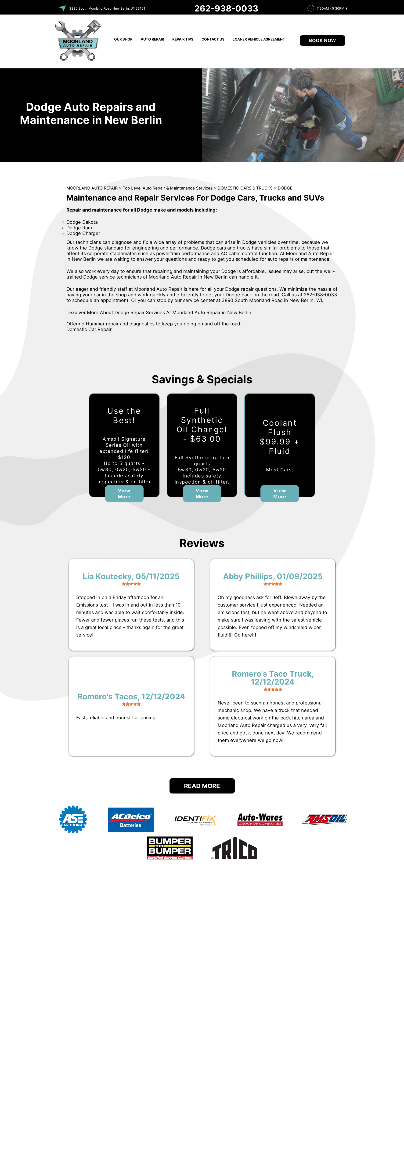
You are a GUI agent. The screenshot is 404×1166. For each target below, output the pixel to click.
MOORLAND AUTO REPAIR (92, 188)
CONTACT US (213, 39)
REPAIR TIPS (182, 39)
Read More (202, 786)
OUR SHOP (123, 39)
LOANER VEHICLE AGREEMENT (259, 39)
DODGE (285, 188)
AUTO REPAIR (152, 39)
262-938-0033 (226, 8)
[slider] (131, 584)
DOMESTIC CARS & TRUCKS (245, 188)
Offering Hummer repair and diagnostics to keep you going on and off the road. (154, 324)
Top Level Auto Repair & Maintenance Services (168, 188)
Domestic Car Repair (89, 329)
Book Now (322, 40)
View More (124, 493)
